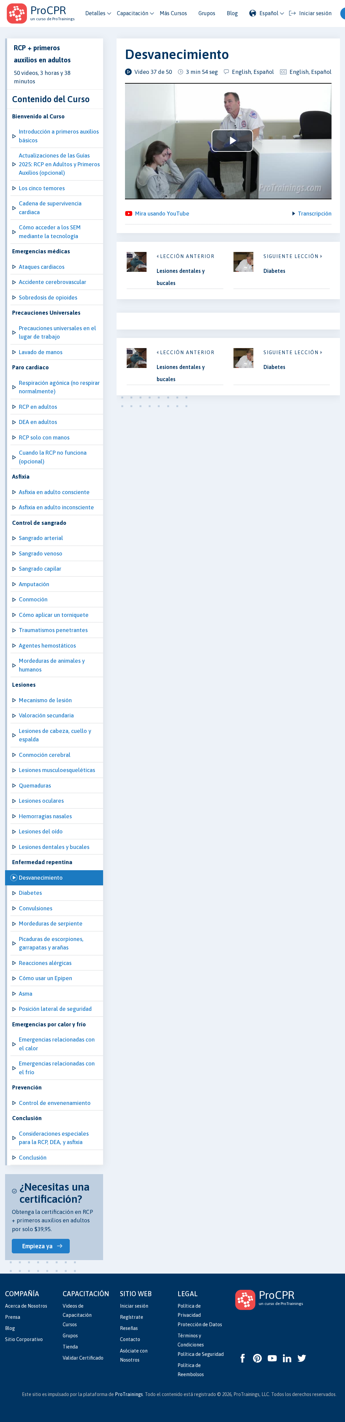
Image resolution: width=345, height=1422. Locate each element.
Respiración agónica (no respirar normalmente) (59, 387)
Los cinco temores (42, 188)
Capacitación (132, 13)
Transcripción (315, 213)
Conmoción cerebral (44, 754)
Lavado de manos (40, 352)
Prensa (12, 1317)
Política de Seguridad (201, 1354)
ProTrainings (129, 1394)
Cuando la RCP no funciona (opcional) (53, 457)
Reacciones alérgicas (45, 963)
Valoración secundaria (46, 715)
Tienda (70, 1346)
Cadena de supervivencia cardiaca (50, 208)
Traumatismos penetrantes (53, 630)
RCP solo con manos (44, 437)
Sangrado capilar (40, 568)
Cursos (70, 1324)
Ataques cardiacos (41, 266)
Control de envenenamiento (55, 1103)
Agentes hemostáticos (47, 645)
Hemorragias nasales (45, 816)
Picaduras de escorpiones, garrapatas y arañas (51, 943)
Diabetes (30, 892)
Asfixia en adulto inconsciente (56, 507)
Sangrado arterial (41, 538)
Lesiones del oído (41, 831)
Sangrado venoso (40, 553)
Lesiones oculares (41, 800)
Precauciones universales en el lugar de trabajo (57, 332)
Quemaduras (35, 785)
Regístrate (131, 1317)
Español (268, 13)
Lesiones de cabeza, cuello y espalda (55, 735)
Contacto (130, 1339)
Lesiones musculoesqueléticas (57, 770)
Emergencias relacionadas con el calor (57, 1044)
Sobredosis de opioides (48, 297)
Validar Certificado (83, 1358)
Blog (232, 13)
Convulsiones (35, 908)
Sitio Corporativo (24, 1339)
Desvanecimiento (41, 877)
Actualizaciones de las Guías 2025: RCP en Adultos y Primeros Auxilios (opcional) (59, 164)
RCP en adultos (38, 406)
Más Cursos (173, 13)
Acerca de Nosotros (26, 1306)
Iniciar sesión (134, 1306)
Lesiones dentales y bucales (54, 847)
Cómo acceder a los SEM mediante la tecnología (50, 231)
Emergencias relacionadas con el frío (57, 1068)
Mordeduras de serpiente (51, 923)
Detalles (95, 13)
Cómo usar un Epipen (45, 978)
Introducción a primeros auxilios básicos (59, 136)
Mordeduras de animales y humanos (52, 665)
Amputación (34, 584)
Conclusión (32, 1157)
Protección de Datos (200, 1324)
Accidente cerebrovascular (52, 282)
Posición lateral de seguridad (55, 1008)
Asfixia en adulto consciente (54, 492)
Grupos (206, 13)
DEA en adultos (38, 422)
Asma (25, 993)
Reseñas (129, 1328)
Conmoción (33, 599)
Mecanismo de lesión (45, 700)
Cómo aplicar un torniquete (54, 615)
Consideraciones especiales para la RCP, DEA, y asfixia (54, 1138)
